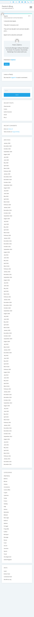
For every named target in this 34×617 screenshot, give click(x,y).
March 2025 (6, 168)
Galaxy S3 (10, 129)
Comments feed (8, 576)
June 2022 (6, 257)
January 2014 (7, 391)
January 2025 (7, 174)
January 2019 (7, 350)
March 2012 (6, 453)
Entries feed (7, 574)
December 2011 (8, 461)
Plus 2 (5, 117)
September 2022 (8, 249)
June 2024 (6, 193)
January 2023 (7, 238)
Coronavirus (7, 487)
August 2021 (7, 280)
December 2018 (8, 352)
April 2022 (6, 263)
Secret (5, 545)
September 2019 (8, 338)
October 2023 (7, 213)
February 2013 (7, 422)
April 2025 (6, 165)
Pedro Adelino (17, 45)
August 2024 (7, 188)
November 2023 (8, 210)
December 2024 (8, 176)
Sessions (6, 548)
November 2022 (8, 243)
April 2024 (6, 199)
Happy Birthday (16, 131)
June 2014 (6, 378)
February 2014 (7, 389)
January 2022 (7, 271)
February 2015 (7, 369)
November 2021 (8, 274)
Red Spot (6, 534)
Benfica (6, 478)
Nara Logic (6, 517)
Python (5, 531)
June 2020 (6, 319)
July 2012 (6, 442)
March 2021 (6, 294)
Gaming (6, 503)
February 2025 (7, 171)
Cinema (5, 484)
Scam (5, 543)
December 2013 (8, 394)
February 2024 (7, 204)
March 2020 (6, 327)
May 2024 (6, 196)
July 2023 (6, 221)
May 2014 (6, 380)
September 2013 (8, 403)
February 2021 (7, 297)
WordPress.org (7, 579)
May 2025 (6, 163)
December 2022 (8, 241)
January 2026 (7, 143)
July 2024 (6, 190)
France (5, 501)
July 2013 (6, 408)
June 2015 (6, 358)
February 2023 (7, 235)
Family (5, 498)
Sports (5, 551)
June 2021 (6, 285)
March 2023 (6, 232)
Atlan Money (7, 476)
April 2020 (6, 324)
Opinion (13, 60)
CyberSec (6, 495)
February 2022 (7, 269)
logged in (13, 77)
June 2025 (6, 160)
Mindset (6, 515)
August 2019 (7, 341)
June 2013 (6, 411)
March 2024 (6, 202)
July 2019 (6, 344)
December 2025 (8, 146)
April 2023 (6, 230)
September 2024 (8, 185)
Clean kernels (7, 106)
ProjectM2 (6, 529)
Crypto (5, 492)
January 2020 (7, 330)
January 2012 (7, 458)
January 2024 (7, 207)
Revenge (6, 537)
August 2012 (7, 439)
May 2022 (6, 260)
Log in (5, 571)
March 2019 (6, 347)
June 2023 (6, 224)
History (5, 509)
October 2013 (7, 400)
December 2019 (8, 333)
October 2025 (7, 149)
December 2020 (8, 302)
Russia (5, 540)
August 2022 (7, 252)
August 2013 (7, 405)
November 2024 (8, 179)
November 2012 (8, 431)
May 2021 (6, 288)
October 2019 (7, 336)
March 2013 (6, 419)
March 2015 (6, 366)
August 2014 (7, 372)
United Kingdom (8, 559)
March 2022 (6, 266)
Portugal (6, 526)
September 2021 (8, 277)
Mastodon (6, 512)
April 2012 (6, 450)
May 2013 (6, 414)
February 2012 (7, 456)
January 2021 (7, 299)
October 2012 (7, 433)
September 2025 (8, 151)
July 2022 (6, 255)
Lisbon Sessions (8, 112)
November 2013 (8, 397)
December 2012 (8, 428)
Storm (5, 114)
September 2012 (8, 436)
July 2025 (6, 157)
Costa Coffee (7, 490)
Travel (5, 554)
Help (5, 506)
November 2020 (8, 305)
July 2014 (6, 375)
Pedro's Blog (7, 6)
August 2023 (7, 218)
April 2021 (6, 291)
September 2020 (8, 310)
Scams (5, 109)
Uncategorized (7, 557)
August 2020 (7, 313)
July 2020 (6, 316)
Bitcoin (5, 481)
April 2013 (6, 417)
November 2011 (8, 464)
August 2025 (7, 154)
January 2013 (7, 425)
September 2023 (8, 216)
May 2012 (6, 447)
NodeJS (6, 520)
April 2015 (6, 364)
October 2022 (7, 246)
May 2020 (6, 322)
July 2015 (6, 355)
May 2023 (6, 227)
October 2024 (7, 182)
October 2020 (7, 308)
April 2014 (6, 383)
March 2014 (6, 386)
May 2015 (6, 361)
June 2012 (6, 445)
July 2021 (6, 283)
